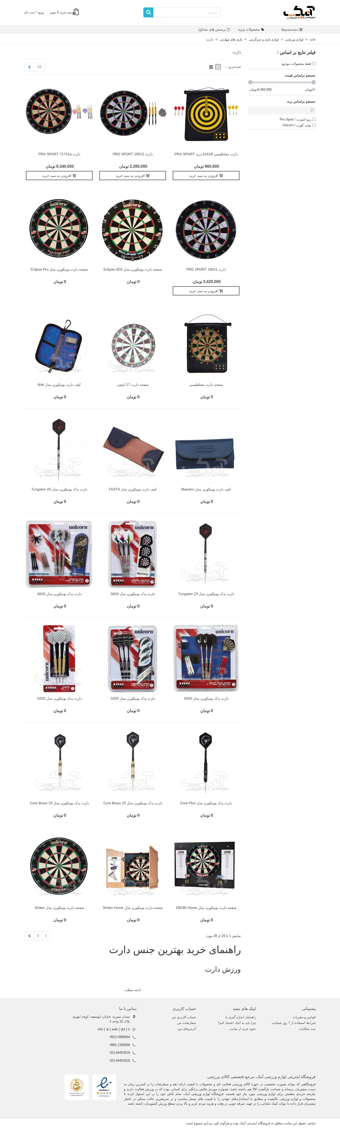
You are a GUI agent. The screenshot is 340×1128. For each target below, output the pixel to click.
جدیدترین (234, 67)
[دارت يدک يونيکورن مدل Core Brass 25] (133, 763)
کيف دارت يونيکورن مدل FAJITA (133, 489)
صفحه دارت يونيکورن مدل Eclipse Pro (59, 269)
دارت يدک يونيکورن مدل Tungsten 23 (206, 594)
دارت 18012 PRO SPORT (133, 154)
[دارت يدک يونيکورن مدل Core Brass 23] (59, 763)
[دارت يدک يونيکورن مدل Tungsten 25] (59, 449)
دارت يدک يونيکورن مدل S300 (133, 698)
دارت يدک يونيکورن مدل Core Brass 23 (59, 803)
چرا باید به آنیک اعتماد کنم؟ (237, 1023)
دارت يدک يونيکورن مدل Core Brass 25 (132, 803)
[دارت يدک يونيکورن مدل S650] (133, 554)
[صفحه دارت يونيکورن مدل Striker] (59, 868)
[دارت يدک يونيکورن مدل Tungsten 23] (206, 554)
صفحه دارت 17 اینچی (133, 385)
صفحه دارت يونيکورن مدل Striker (59, 908)
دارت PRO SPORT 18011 (206, 269)
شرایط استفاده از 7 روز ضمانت (294, 1023)
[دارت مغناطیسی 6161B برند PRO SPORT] (206, 114)
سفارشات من (186, 1023)
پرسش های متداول (212, 29)
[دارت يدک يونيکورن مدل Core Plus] (206, 763)
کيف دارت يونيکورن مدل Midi (59, 385)
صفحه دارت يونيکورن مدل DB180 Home (206, 908)
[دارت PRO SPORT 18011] (206, 229)
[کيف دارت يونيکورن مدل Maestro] (206, 449)
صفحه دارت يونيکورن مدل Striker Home (133, 908)
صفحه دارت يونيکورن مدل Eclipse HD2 (133, 269)
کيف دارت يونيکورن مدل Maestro (206, 489)
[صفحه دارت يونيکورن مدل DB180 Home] (206, 868)
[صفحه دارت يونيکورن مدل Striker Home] (133, 868)
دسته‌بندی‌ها (290, 29)
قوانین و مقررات (304, 1017)
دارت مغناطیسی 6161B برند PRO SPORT (206, 154)
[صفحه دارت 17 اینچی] (133, 345)
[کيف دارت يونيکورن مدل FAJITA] (133, 449)
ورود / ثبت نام (34, 12)
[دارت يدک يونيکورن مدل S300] (133, 658)
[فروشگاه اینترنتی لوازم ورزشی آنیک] (299, 12)
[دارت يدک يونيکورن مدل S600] (59, 554)
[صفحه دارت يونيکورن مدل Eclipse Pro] (59, 229)
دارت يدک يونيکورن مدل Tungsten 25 (59, 489)
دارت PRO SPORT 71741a (59, 154)
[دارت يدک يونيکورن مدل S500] (206, 658)
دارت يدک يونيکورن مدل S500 (206, 698)
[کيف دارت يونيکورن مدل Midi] (59, 345)
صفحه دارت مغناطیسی (206, 385)
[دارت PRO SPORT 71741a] (59, 114)
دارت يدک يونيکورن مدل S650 (133, 594)
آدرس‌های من (187, 1029)
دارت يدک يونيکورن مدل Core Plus (206, 803)
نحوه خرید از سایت (242, 1029)
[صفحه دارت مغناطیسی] (206, 345)
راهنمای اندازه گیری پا (241, 1017)
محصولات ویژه (249, 29)
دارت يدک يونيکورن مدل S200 (59, 698)
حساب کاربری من (184, 1017)
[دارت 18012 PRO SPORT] (133, 114)
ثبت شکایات (307, 1029)
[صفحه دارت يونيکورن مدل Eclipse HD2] (133, 229)
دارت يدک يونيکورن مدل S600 (59, 594)
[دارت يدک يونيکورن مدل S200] (59, 658)
